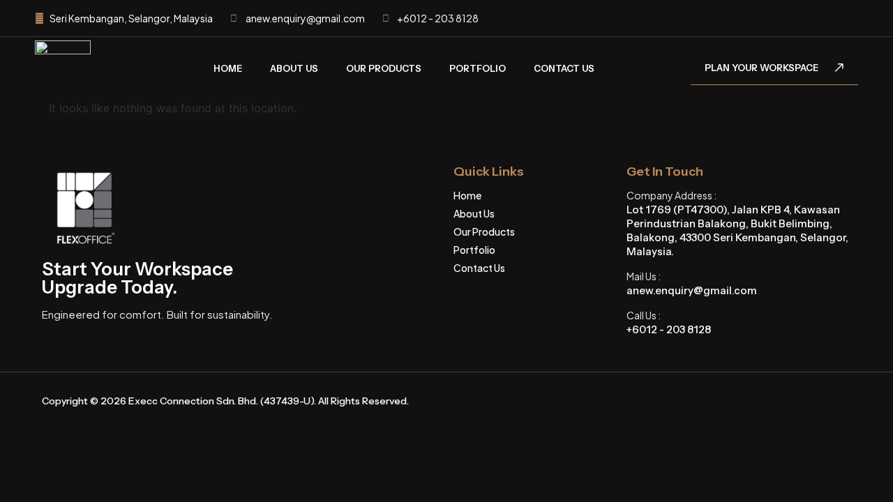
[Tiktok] (821, 18)
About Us (294, 68)
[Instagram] (795, 18)
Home (227, 68)
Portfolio (477, 68)
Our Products (383, 68)
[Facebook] (769, 18)
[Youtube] (847, 18)
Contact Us (564, 68)
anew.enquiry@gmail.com (691, 290)
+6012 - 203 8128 (668, 329)
